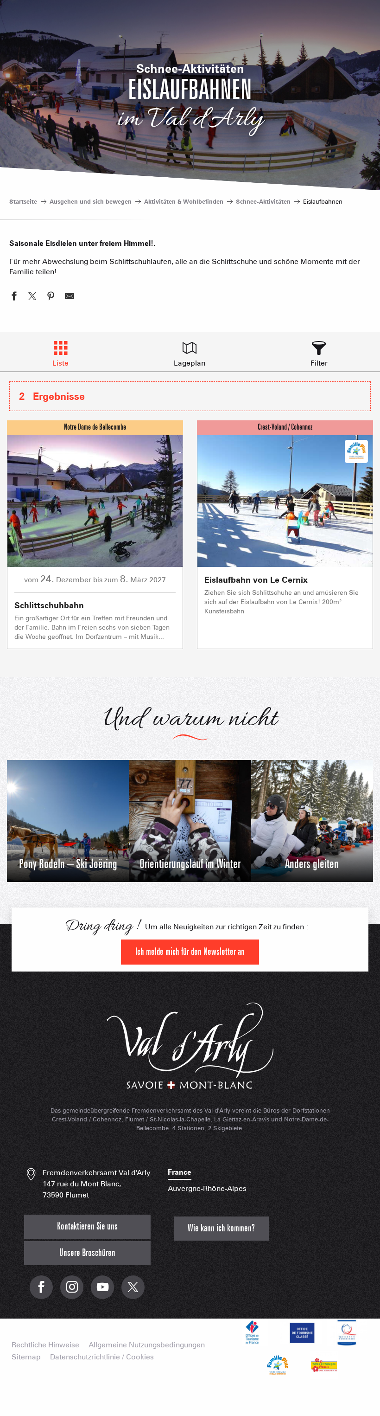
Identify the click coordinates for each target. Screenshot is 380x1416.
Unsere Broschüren (87, 1253)
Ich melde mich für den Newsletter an (190, 952)
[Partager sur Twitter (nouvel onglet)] (32, 297)
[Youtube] (102, 1292)
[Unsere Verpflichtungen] (301, 1332)
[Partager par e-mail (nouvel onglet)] (69, 297)
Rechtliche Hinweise (45, 1345)
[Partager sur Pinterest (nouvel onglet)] (51, 297)
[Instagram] (72, 1292)
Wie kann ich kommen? (221, 1228)
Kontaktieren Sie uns (87, 1226)
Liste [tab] (60, 363)
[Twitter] (133, 1292)
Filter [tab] (319, 363)
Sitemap (26, 1357)
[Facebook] (41, 1292)
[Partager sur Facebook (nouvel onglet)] (14, 297)
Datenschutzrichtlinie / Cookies (102, 1357)
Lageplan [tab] (189, 363)
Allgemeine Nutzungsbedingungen (147, 1345)
